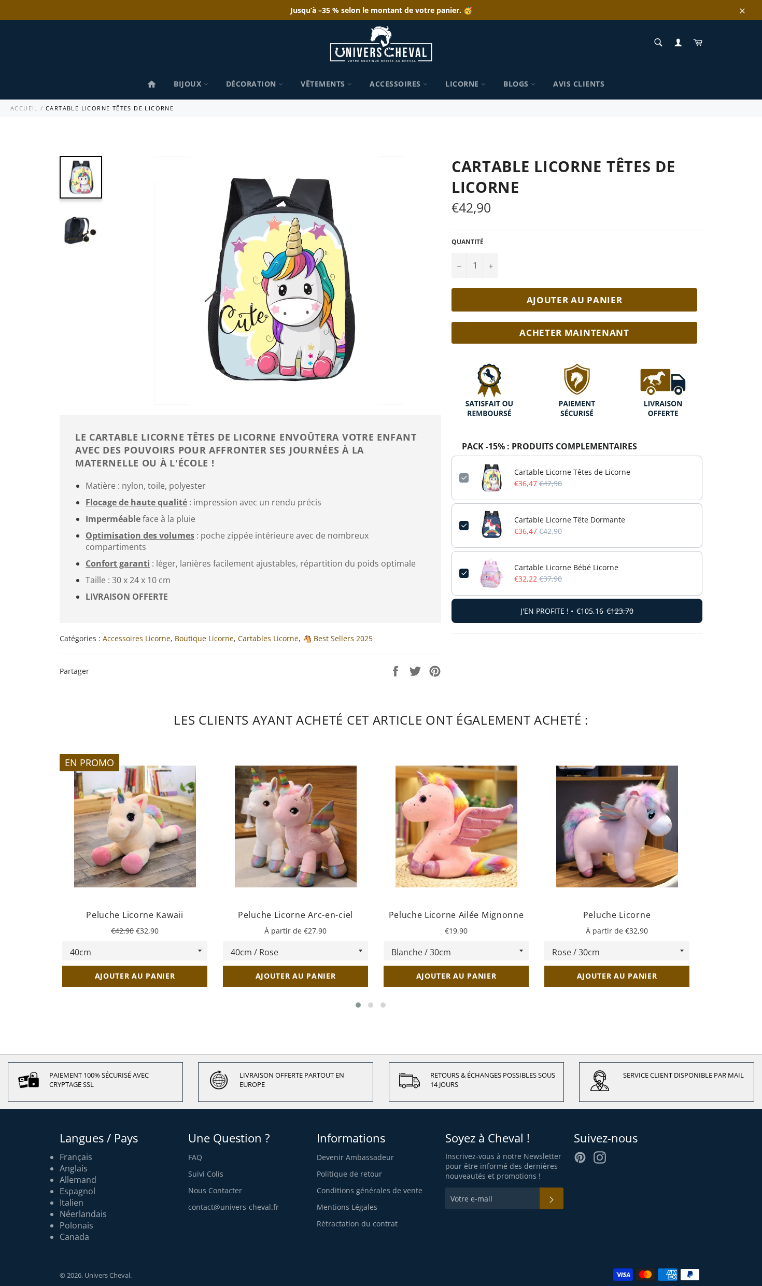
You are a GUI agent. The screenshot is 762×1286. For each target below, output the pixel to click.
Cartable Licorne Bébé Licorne (566, 567)
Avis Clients (578, 84)
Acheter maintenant (574, 332)
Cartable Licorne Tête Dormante (569, 520)
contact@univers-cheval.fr (233, 1207)
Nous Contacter (215, 1190)
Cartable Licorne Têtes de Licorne (572, 472)
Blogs (517, 84)
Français (76, 1157)
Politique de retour (349, 1174)
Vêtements (324, 84)
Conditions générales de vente (369, 1190)
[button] (358, 1005)
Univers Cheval (107, 1275)
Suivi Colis (205, 1174)
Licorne (463, 84)
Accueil (24, 108)
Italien (71, 1202)
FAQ (195, 1157)
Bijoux (189, 84)
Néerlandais (83, 1214)
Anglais (74, 1168)
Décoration (252, 84)
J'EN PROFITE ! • (576, 611)
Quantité (467, 242)
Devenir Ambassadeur (355, 1157)
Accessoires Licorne (137, 638)
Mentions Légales (347, 1207)
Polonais (76, 1225)
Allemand (78, 1179)
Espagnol (77, 1191)
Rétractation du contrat (357, 1223)
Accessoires (396, 84)
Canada (74, 1236)
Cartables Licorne (268, 638)
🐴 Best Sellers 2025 (338, 638)
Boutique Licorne (204, 638)
